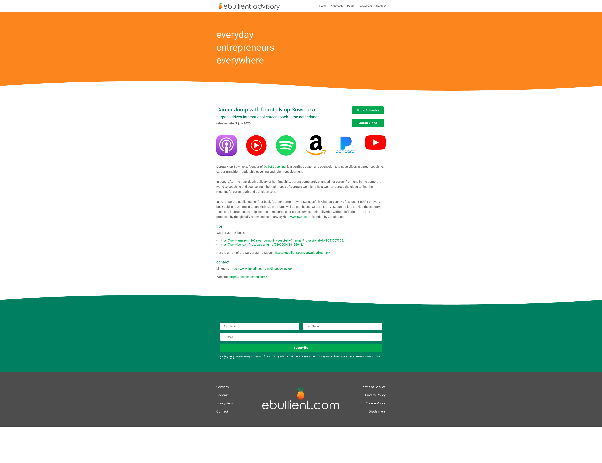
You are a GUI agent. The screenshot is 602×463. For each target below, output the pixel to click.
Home (322, 6)
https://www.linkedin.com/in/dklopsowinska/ (261, 269)
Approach (337, 6)
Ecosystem (365, 6)
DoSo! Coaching (275, 166)
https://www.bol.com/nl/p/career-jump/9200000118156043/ (261, 244)
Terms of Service (373, 387)
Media (350, 6)
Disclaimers (377, 411)
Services (222, 387)
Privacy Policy (375, 395)
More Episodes (368, 110)
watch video (368, 123)
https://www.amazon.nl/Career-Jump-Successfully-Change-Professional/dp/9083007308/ (281, 240)
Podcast (222, 395)
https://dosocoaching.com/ (248, 277)
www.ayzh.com (299, 217)
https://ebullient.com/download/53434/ (302, 253)
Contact (381, 6)
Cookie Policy (376, 403)
